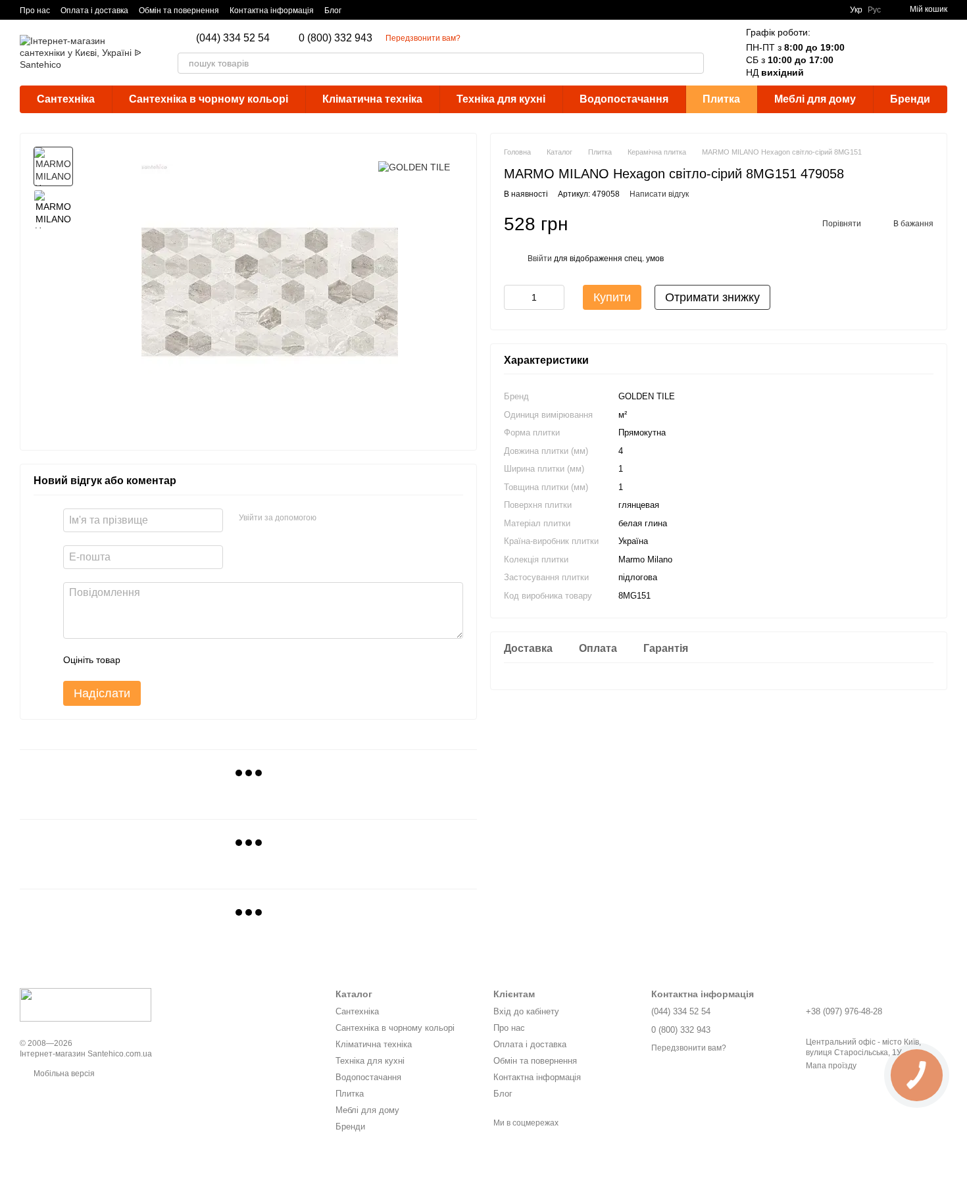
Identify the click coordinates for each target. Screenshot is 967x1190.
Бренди (910, 99)
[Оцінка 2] (163, 660)
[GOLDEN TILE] (414, 166)
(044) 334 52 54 (233, 38)
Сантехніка (66, 99)
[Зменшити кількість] (514, 297)
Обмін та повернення (179, 10)
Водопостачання (624, 99)
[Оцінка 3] (184, 660)
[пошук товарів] (693, 63)
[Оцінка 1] (142, 660)
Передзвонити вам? (422, 38)
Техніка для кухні (501, 99)
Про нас (35, 10)
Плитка (721, 99)
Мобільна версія (63, 1073)
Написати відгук (659, 194)
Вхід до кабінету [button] (526, 1011)
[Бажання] (902, 52)
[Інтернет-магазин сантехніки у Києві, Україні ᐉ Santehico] (85, 1004)
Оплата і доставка (94, 10)
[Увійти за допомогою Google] (331, 518)
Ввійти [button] (540, 258)
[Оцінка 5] (226, 660)
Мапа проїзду (831, 1065)
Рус (874, 10)
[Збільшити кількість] (554, 297)
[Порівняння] (868, 52)
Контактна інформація (272, 10)
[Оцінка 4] (205, 660)
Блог (332, 10)
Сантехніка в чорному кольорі (208, 99)
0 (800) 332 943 (335, 38)
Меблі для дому (815, 99)
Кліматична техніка (372, 99)
